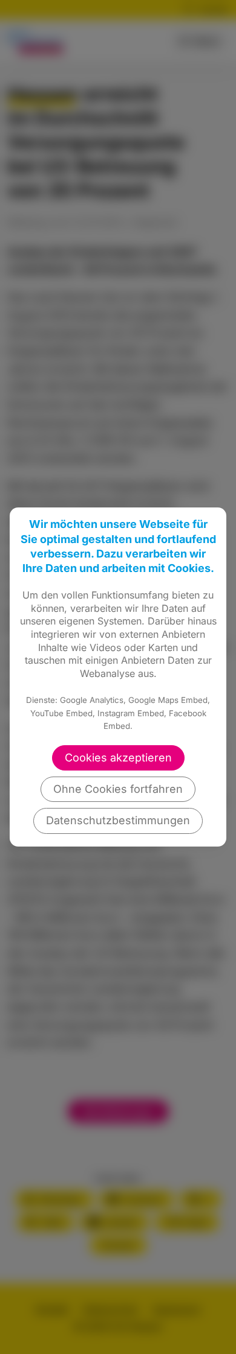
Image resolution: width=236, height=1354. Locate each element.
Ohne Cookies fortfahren (118, 789)
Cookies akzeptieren (118, 757)
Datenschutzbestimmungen (118, 820)
